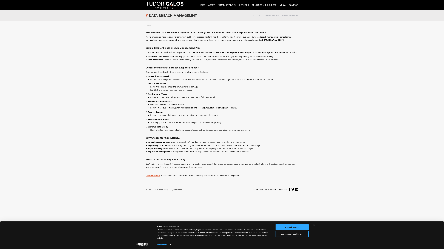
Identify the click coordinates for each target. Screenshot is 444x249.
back (148, 25)
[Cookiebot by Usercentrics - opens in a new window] (142, 244)
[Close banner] (313, 225)
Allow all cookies (292, 227)
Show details (162, 244)
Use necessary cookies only (292, 234)
